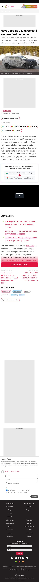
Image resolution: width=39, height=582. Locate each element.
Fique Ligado (7, 11)
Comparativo (29, 510)
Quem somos (9, 506)
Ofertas (29, 536)
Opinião (29, 523)
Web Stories (29, 533)
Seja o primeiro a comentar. (10, 118)
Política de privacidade (20, 580)
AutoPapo (7, 111)
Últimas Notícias (6, 291)
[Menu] (2, 6)
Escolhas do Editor (17, 291)
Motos (9, 526)
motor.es (30, 246)
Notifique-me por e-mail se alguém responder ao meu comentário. (18, 491)
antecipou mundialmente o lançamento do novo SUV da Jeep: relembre (21, 224)
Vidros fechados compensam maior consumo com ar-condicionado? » (30, 276)
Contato (10, 513)
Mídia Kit (10, 516)
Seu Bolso (14, 294)
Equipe (10, 510)
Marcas (29, 506)
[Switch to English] (19, 561)
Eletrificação (10, 536)
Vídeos (22, 294)
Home (2, 11)
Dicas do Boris (9, 529)
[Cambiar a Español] (23, 561)
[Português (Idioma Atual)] (16, 561)
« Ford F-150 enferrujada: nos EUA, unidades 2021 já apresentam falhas (9, 277)
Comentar (34, 496)
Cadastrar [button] (19, 553)
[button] (29, 6)
